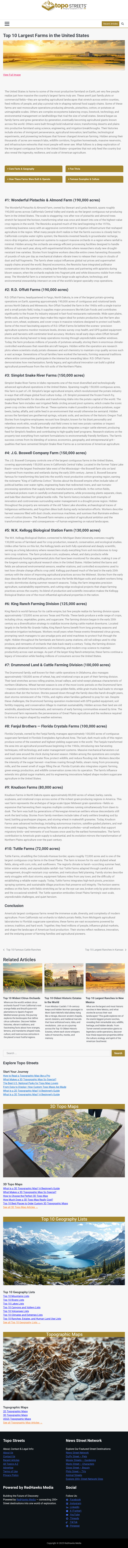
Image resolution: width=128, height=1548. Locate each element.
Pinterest (74, 1525)
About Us (8, 1452)
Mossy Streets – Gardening (81, 1460)
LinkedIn (74, 1507)
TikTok (73, 1522)
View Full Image (12, 74)
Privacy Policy (11, 1475)
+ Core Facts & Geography (20, 168)
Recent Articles (110, 24)
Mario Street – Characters (80, 1463)
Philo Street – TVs (76, 1471)
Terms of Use (10, 1471)
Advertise (8, 1467)
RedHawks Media (26, 1499)
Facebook (75, 1499)
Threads (74, 1518)
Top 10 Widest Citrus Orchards (21, 998)
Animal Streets (74, 1475)
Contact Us (9, 1456)
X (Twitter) (75, 1510)
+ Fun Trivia (74, 168)
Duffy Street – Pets (76, 1456)
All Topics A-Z (10, 1463)
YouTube (74, 1514)
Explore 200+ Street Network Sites (84, 1478)
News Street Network (77, 1452)
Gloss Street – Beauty (78, 1467)
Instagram (75, 1503)
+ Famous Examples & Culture (83, 179)
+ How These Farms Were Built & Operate (28, 179)
